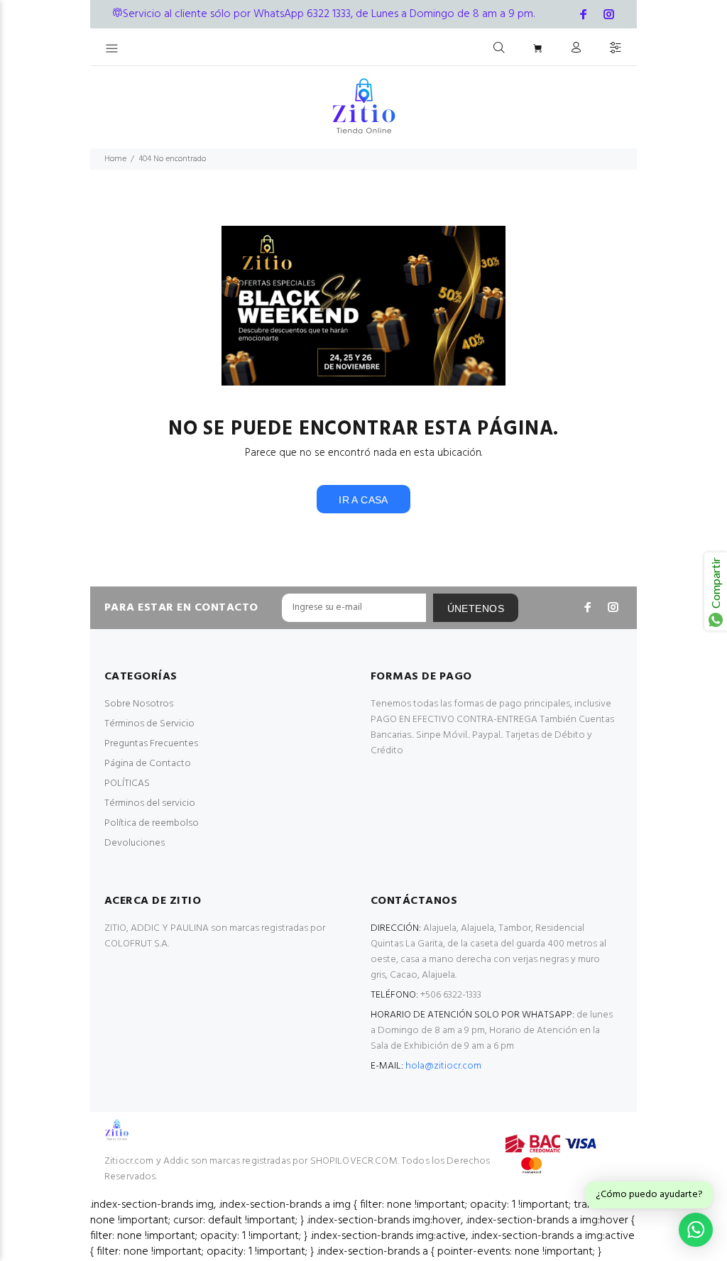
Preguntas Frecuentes (151, 744)
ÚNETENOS (475, 608)
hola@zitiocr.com (443, 1066)
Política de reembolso (151, 823)
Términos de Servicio (149, 724)
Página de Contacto (147, 763)
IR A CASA (363, 500)
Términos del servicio (149, 803)
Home (115, 159)
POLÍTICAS (127, 783)
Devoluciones (134, 843)
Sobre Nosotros (138, 704)
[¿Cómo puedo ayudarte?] (696, 1230)
